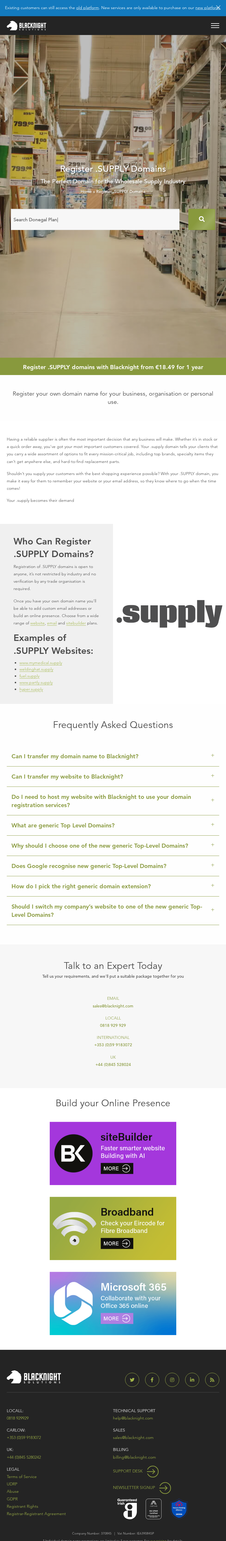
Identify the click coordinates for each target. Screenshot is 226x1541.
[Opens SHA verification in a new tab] (179, 1508)
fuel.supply (29, 676)
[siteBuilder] (113, 1153)
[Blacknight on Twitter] (134, 1380)
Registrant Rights (22, 1506)
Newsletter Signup (134, 1487)
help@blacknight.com (133, 1418)
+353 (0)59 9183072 (113, 1044)
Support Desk (128, 1471)
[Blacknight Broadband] (113, 1228)
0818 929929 (18, 1418)
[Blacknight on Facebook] (154, 1380)
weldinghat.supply (36, 669)
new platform (207, 7)
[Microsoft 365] (113, 1303)
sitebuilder (76, 623)
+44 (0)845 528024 (113, 1064)
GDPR (12, 1499)
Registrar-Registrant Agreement (36, 1513)
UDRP (12, 1484)
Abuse (13, 1491)
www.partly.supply (36, 682)
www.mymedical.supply (40, 662)
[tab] (113, 756)
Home (86, 191)
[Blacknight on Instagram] (174, 1380)
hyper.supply (31, 689)
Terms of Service (22, 1476)
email (52, 623)
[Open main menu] (215, 25)
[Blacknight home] (26, 25)
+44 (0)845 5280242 (24, 1457)
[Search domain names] (201, 219)
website (37, 623)
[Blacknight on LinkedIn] (194, 1380)
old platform (87, 7)
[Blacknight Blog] (212, 1380)
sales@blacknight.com (113, 1006)
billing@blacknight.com (134, 1457)
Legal (13, 1469)
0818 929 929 (113, 1025)
